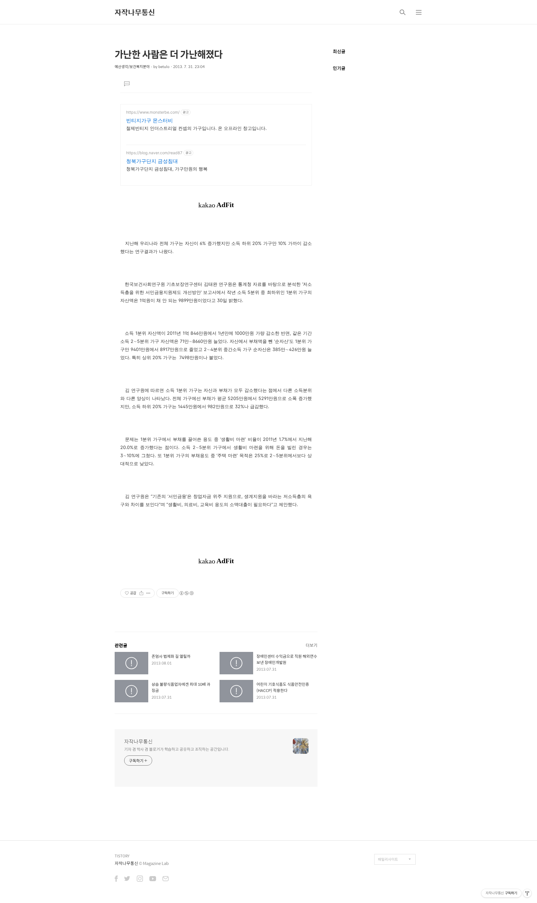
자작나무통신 (135, 12)
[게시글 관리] (148, 593)
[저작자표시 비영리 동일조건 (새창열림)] (186, 593)
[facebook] (116, 879)
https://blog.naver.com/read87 (154, 152)
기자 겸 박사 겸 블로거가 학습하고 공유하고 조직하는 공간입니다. (176, 749)
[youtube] (152, 879)
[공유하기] (141, 593)
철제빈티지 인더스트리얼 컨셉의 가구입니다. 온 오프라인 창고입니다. (196, 128)
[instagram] (140, 879)
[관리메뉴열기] (527, 893)
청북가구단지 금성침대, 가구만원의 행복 (167, 169)
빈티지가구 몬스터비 (149, 120)
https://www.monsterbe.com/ (153, 112)
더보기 (311, 645)
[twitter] (127, 879)
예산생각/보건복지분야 (132, 66)
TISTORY (122, 856)
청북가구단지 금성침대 (152, 161)
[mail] (165, 879)
